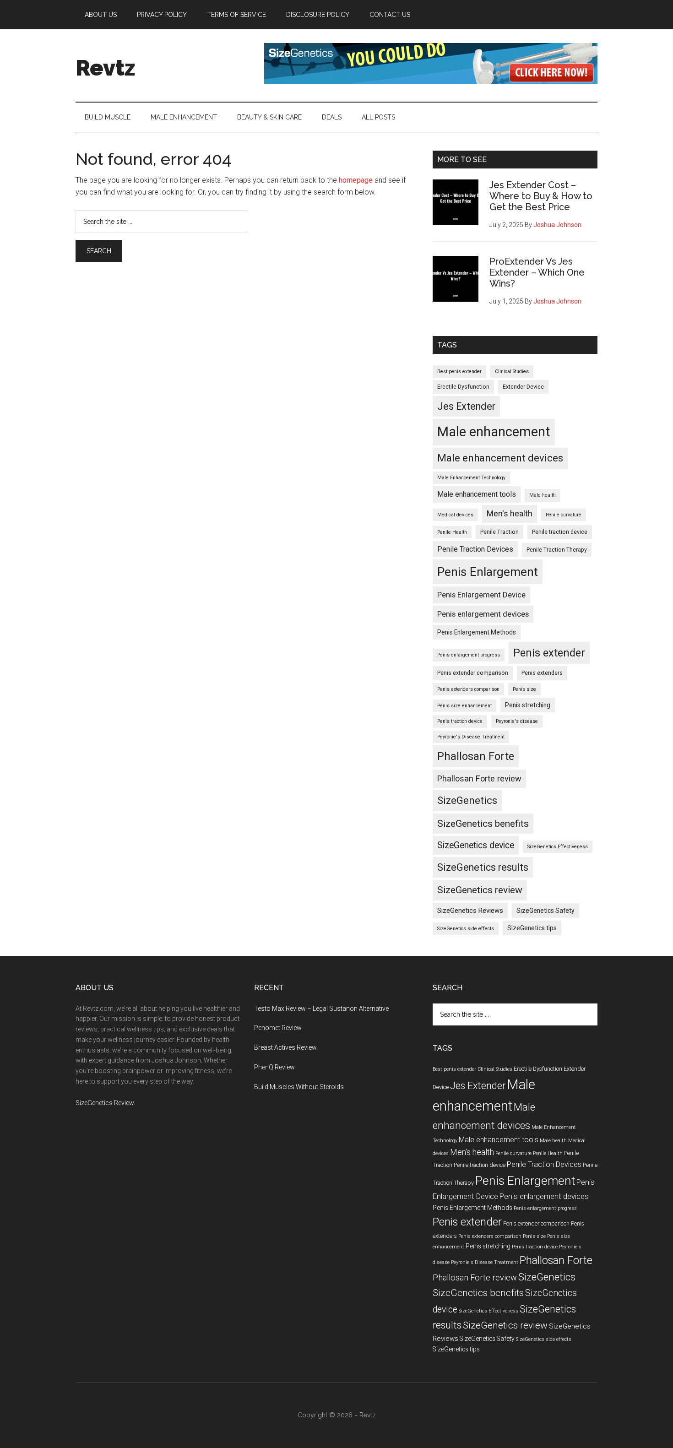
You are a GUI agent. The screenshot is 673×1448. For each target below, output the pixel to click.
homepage (356, 180)
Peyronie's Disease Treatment (471, 737)
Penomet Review (278, 1027)
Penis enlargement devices (483, 613)
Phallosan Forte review (479, 778)
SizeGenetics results (482, 867)
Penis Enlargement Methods (476, 632)
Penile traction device (559, 532)
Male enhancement (493, 431)
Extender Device (523, 387)
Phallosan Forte (475, 756)
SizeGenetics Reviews (470, 910)
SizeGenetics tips (532, 928)
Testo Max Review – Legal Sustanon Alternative (321, 1008)
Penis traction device (460, 721)
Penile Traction (499, 532)
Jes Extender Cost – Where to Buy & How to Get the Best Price (540, 195)
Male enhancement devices (500, 458)
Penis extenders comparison (468, 689)
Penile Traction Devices (475, 549)
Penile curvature (563, 515)
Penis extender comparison (472, 673)
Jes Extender (466, 406)
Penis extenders (542, 673)
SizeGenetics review (479, 889)
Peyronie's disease (517, 721)
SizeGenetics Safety (545, 910)
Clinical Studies (512, 371)
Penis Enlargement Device (481, 594)
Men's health (509, 513)
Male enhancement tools (476, 494)
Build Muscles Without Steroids (299, 1086)
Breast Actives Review (285, 1047)
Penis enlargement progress (468, 655)
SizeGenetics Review (105, 1102)
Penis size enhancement (464, 706)
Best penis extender (459, 371)
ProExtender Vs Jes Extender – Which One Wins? (537, 272)
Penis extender (549, 652)
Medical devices (455, 515)
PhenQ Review (274, 1067)
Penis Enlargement (487, 571)
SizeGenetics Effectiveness (557, 847)
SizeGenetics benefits (483, 823)
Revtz (105, 68)
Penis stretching (527, 705)
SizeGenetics (467, 800)
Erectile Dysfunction (463, 387)
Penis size (524, 689)
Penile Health (452, 532)
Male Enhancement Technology (471, 478)
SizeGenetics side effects (465, 929)
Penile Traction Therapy (556, 550)
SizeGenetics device (475, 845)
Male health (542, 495)
